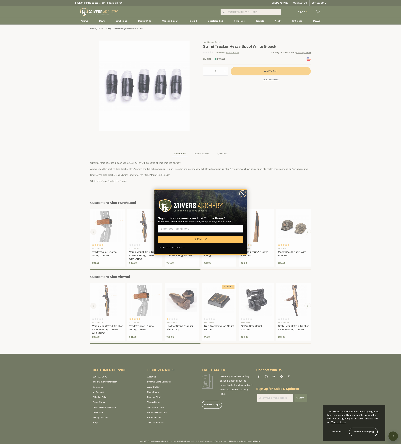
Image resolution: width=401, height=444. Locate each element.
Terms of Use (338, 422)
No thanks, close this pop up (172, 247)
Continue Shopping (363, 432)
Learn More (335, 431)
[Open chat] (393, 436)
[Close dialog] (243, 194)
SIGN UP (200, 239)
